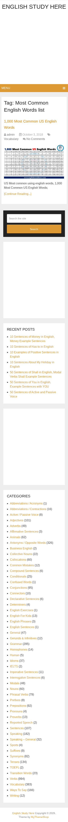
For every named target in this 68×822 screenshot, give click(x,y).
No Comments (35, 138)
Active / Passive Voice (24, 514)
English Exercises (21, 610)
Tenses (14, 761)
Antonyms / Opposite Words (28, 542)
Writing (14, 795)
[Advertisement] (34, 48)
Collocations (18, 559)
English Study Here (34, 6)
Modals (14, 683)
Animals (15, 537)
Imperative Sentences (24, 672)
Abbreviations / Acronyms (26, 503)
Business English (21, 548)
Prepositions (18, 705)
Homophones (18, 649)
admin (11, 134)
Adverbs (15, 525)
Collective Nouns (21, 554)
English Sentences (22, 627)
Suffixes (15, 750)
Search (34, 229)
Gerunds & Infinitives (23, 638)
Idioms (14, 660)
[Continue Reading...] (17, 193)
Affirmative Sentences (24, 531)
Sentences (17, 728)
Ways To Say (18, 790)
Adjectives (16, 520)
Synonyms (17, 756)
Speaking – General (23, 739)
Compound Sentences (24, 570)
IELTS (14, 666)
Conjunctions (18, 587)
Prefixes (15, 700)
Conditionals (18, 576)
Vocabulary (11, 138)
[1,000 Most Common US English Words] (34, 162)
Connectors (17, 593)
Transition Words (21, 773)
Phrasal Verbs (19, 694)
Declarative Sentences (24, 599)
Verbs (13, 778)
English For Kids (20, 615)
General (15, 632)
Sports (14, 745)
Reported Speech (21, 722)
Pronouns (16, 711)
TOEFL (14, 767)
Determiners (18, 604)
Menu (5, 88)
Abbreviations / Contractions (28, 509)
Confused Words (21, 582)
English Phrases (20, 621)
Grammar (16, 643)
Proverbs (16, 717)
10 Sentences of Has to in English (31, 346)
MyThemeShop (40, 816)
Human (14, 655)
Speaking (16, 733)
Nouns (14, 688)
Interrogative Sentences (25, 677)
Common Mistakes (22, 565)
